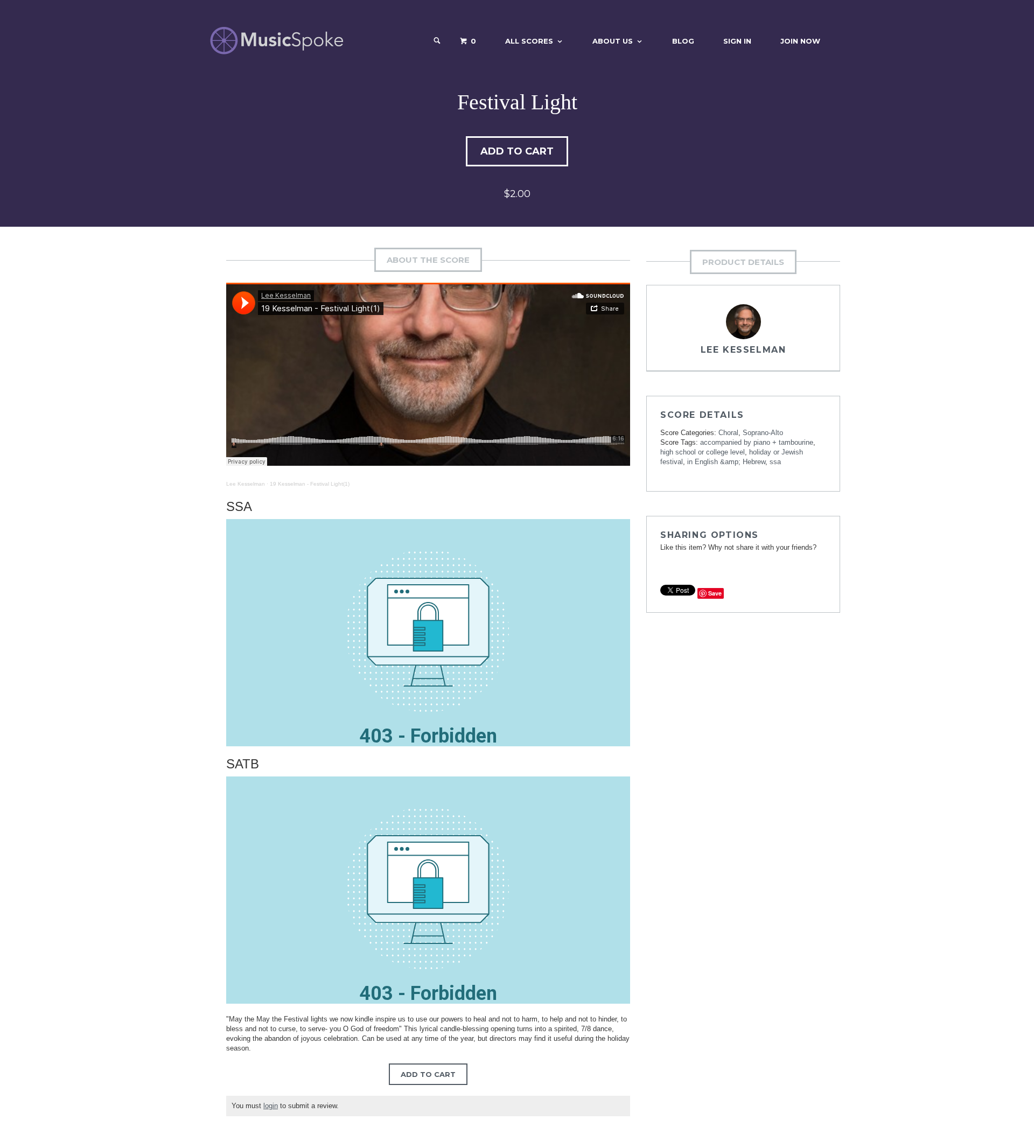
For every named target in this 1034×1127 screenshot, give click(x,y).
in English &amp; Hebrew (726, 462)
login (270, 1106)
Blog (683, 41)
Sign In (737, 41)
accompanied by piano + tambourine (756, 442)
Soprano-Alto (763, 433)
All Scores (529, 41)
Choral (728, 433)
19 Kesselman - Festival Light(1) (310, 484)
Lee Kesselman (245, 484)
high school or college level (702, 452)
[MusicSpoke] (276, 40)
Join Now (800, 41)
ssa (775, 462)
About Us (612, 41)
